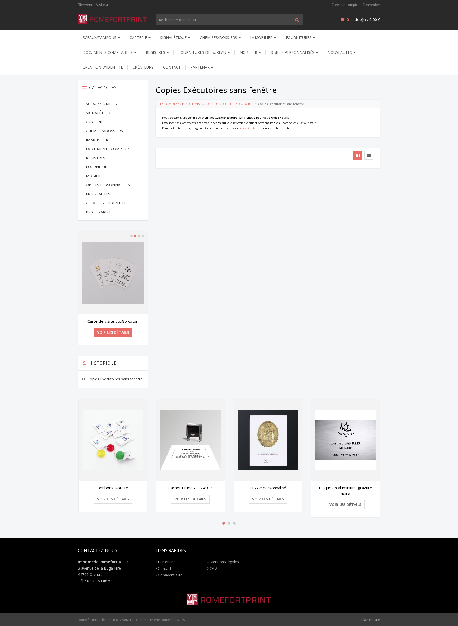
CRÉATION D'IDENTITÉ (103, 67)
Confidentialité (170, 575)
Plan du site (370, 619)
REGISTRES (156, 52)
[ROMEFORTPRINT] (113, 17)
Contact (164, 568)
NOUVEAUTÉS (340, 52)
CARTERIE (139, 37)
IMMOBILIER (262, 37)
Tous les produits (172, 104)
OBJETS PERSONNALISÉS (292, 52)
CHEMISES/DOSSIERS (219, 37)
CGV (213, 568)
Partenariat (167, 561)
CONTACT (172, 67)
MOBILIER (248, 52)
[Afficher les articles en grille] (357, 155)
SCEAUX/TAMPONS (100, 37)
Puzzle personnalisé (268, 487)
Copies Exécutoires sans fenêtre (115, 378)
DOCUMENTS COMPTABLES (108, 52)
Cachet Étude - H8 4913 (190, 487)
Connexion (371, 4)
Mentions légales (224, 561)
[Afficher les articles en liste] (368, 155)
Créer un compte (345, 4)
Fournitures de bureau (202, 52)
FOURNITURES (299, 37)
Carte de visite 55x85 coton (112, 321)
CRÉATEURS (143, 67)
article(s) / (363, 19)
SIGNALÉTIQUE (174, 37)
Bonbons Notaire (112, 487)
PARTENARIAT (202, 67)
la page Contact (248, 128)
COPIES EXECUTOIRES (238, 104)
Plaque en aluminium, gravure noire (345, 490)
